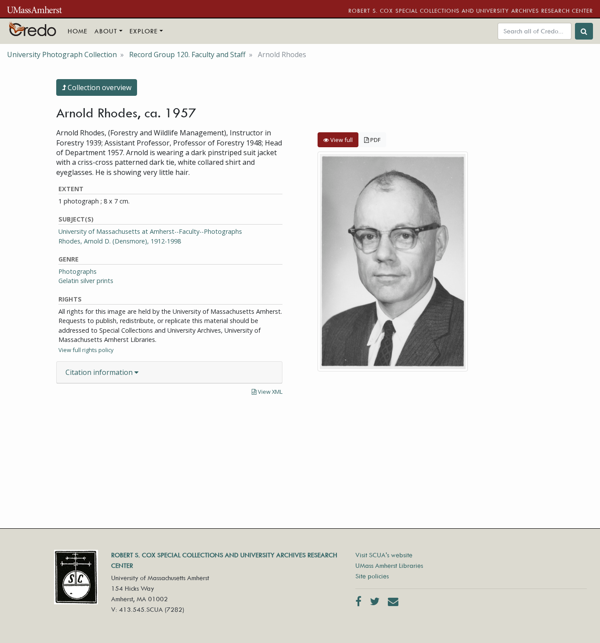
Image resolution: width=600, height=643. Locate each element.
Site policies (372, 576)
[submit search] (584, 31)
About (105, 31)
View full (341, 140)
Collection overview (98, 87)
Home (77, 31)
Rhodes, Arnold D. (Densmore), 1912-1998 (119, 241)
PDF (374, 140)
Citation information (99, 372)
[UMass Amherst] (34, 9)
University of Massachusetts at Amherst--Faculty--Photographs (150, 231)
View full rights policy (85, 350)
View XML (269, 392)
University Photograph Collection (62, 54)
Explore (144, 31)
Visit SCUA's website (383, 555)
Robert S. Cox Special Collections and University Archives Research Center (470, 10)
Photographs (77, 271)
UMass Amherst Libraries (389, 565)
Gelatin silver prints (85, 280)
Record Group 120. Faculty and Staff (187, 54)
